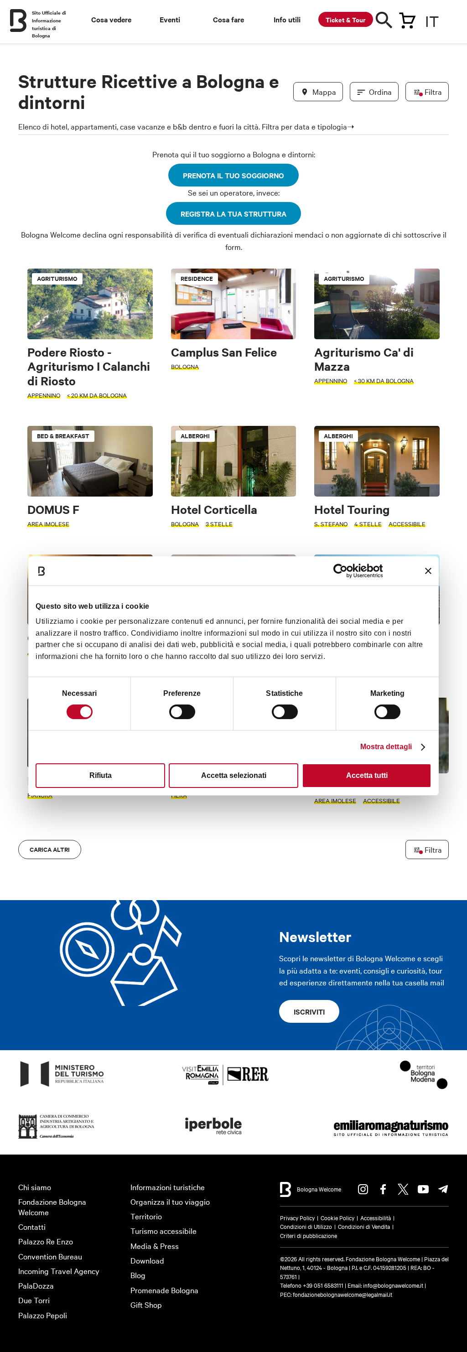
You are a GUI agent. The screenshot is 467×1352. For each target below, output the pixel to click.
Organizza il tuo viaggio (170, 1201)
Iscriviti (309, 1011)
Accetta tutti (367, 775)
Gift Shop (146, 1304)
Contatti (32, 1226)
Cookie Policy (337, 1217)
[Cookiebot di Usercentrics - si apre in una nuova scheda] (343, 571)
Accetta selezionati (233, 775)
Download (147, 1260)
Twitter (403, 1189)
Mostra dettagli (386, 747)
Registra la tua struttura (233, 213)
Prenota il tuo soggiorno (233, 175)
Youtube (423, 1189)
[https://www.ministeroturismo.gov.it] (62, 1087)
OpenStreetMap (371, 852)
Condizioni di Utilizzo (306, 1226)
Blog (137, 1274)
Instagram (363, 1189)
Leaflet (337, 852)
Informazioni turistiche (167, 1186)
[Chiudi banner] (428, 571)
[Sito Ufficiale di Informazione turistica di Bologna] (18, 20)
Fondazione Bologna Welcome (52, 1206)
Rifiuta (100, 775)
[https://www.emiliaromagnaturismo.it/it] (391, 1139)
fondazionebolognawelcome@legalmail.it (342, 1294)
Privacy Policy (297, 1217)
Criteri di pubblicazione (308, 1235)
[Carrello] (407, 18)
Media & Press (154, 1245)
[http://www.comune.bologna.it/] (214, 1139)
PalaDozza (36, 1285)
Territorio (146, 1216)
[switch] (182, 711)
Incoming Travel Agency (58, 1270)
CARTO (432, 852)
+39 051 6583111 (324, 1285)
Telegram (443, 1189)
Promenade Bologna (164, 1290)
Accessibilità (375, 1217)
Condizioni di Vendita (364, 1226)
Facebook (383, 1189)
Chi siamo (34, 1186)
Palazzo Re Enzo (45, 1241)
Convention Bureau (50, 1256)
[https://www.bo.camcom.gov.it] (56, 1139)
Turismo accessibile (163, 1230)
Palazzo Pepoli (42, 1315)
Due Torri (34, 1300)
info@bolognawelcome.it (393, 1285)
